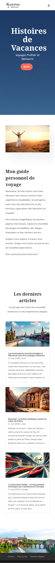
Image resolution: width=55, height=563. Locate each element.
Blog (27, 66)
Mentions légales (38, 556)
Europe (25, 489)
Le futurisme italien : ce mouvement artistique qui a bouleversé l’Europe (26, 485)
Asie (24, 358)
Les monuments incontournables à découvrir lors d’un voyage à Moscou (26, 354)
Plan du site (22, 556)
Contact (11, 556)
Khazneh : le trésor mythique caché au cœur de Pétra (27, 420)
